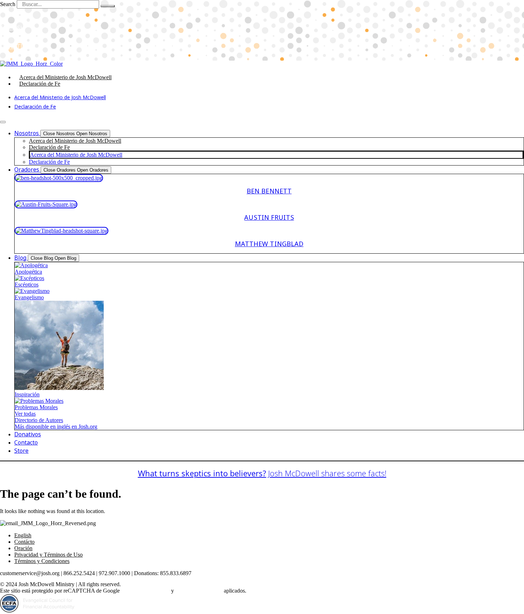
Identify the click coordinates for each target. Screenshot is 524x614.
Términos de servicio (198, 591)
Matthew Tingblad (269, 244)
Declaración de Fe (39, 84)
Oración (23, 548)
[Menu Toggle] (3, 122)
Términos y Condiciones (42, 561)
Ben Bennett (269, 191)
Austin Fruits (269, 217)
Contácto (24, 542)
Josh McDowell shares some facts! (262, 473)
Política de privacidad (145, 591)
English (22, 535)
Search (7, 4)
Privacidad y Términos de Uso (48, 555)
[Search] (108, 6)
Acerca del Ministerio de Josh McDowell (65, 77)
